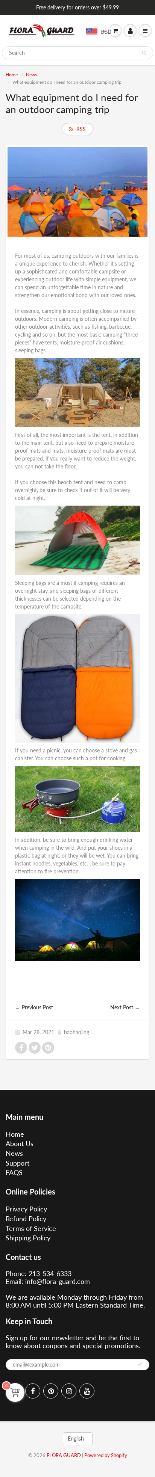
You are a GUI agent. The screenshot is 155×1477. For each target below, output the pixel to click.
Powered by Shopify (105, 1455)
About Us (19, 1143)
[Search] (143, 53)
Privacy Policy (26, 1209)
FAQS (14, 1172)
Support (17, 1163)
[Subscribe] (140, 1364)
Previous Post (37, 1007)
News (31, 74)
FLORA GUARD (64, 1455)
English (76, 1438)
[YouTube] (86, 1390)
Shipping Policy (28, 1238)
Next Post (121, 1007)
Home (12, 74)
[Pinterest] (50, 1390)
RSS (81, 129)
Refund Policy (26, 1218)
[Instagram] (68, 1390)
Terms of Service (31, 1228)
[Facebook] (32, 1390)
